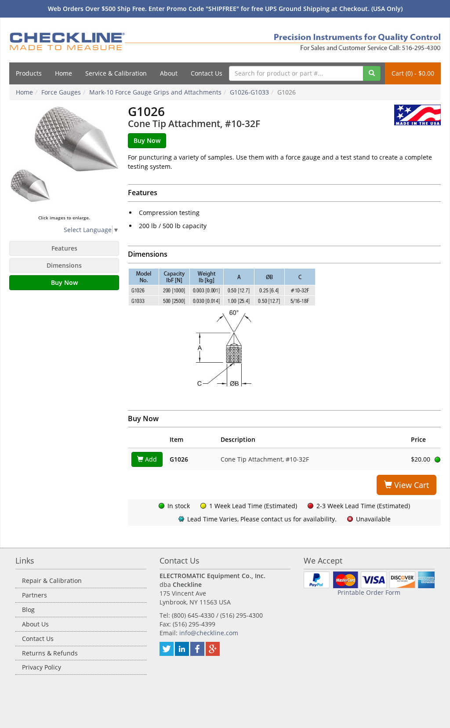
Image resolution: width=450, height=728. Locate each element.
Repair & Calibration (52, 580)
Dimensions (64, 265)
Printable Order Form (369, 592)
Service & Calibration (116, 73)
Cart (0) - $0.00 (413, 73)
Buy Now (64, 282)
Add (150, 459)
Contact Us (206, 73)
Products (29, 73)
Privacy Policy (41, 667)
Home (63, 73)
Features (64, 248)
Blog (28, 609)
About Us (35, 624)
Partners (34, 595)
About (169, 73)
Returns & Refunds (50, 653)
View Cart (410, 485)
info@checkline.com (208, 633)
